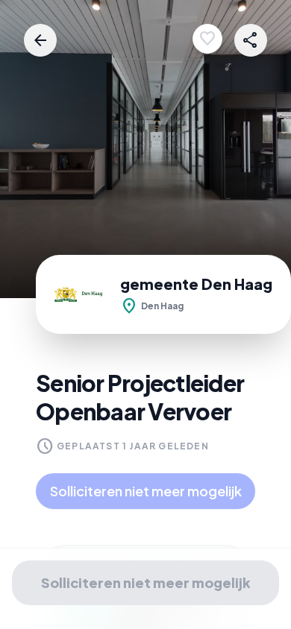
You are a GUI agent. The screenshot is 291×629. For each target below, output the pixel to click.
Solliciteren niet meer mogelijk (146, 490)
